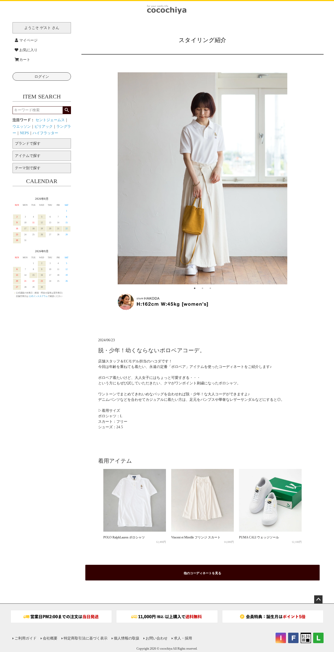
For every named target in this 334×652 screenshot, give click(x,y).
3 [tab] (210, 288)
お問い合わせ (157, 638)
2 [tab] (202, 288)
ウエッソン (22, 126)
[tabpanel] (202, 178)
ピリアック (43, 126)
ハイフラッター (45, 133)
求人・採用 (183, 638)
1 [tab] (194, 288)
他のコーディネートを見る (202, 573)
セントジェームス (50, 120)
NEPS (24, 133)
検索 (67, 110)
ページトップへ (318, 599)
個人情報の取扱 (126, 638)
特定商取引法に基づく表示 (86, 638)
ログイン (41, 77)
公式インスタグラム (38, 296)
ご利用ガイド (26, 638)
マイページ (28, 40)
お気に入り (28, 50)
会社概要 (50, 638)
